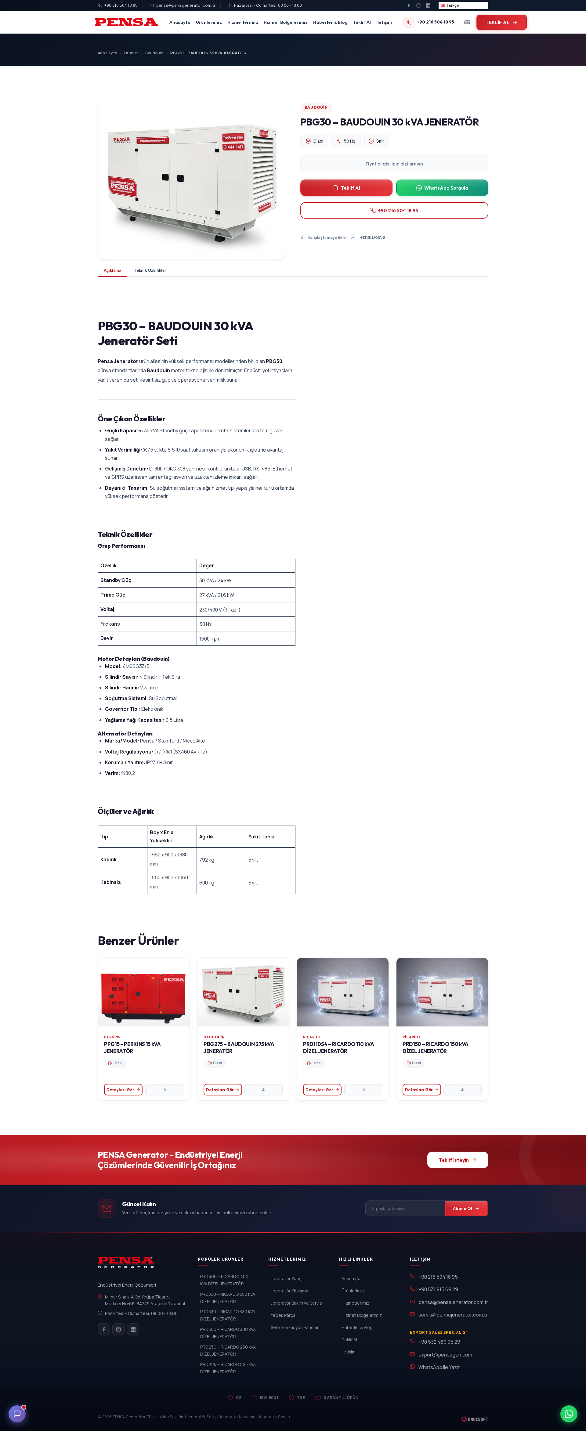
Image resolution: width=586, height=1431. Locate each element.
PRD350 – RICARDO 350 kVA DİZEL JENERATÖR (227, 1297)
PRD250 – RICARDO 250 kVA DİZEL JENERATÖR (228, 1350)
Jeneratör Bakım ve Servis (296, 1303)
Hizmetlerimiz (242, 22)
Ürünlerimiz (209, 22)
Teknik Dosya (371, 237)
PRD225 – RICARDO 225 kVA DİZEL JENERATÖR (228, 1368)
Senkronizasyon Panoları (295, 1327)
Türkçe (452, 5)
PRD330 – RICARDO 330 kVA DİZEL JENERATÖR (227, 1315)
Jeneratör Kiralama (289, 1291)
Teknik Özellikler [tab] (150, 270)
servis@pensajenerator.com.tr (453, 1314)
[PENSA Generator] (127, 1265)
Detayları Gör (120, 1089)
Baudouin (154, 53)
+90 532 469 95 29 (439, 1341)
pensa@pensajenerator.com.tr (185, 5)
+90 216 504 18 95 (121, 5)
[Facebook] (408, 5)
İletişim (384, 22)
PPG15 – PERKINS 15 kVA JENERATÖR (132, 1047)
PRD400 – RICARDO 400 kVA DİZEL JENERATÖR (224, 1280)
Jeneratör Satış (286, 1278)
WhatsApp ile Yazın (439, 1367)
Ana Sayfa (107, 53)
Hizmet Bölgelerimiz (286, 22)
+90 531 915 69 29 (438, 1289)
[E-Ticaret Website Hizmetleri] (474, 1419)
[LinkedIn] (428, 5)
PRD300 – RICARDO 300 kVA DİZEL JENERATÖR (228, 1332)
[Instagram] (418, 5)
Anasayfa (179, 22)
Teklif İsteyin (454, 1160)
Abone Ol (462, 1208)
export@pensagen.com (445, 1354)
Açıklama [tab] (112, 270)
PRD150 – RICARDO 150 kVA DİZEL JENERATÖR (435, 1047)
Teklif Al (362, 22)
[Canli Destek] (17, 1413)
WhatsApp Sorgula (446, 188)
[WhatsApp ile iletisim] (568, 1413)
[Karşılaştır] (467, 22)
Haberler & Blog (330, 22)
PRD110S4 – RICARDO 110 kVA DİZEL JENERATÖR (338, 1047)
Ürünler (131, 53)
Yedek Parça (283, 1315)
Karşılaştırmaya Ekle (327, 237)
